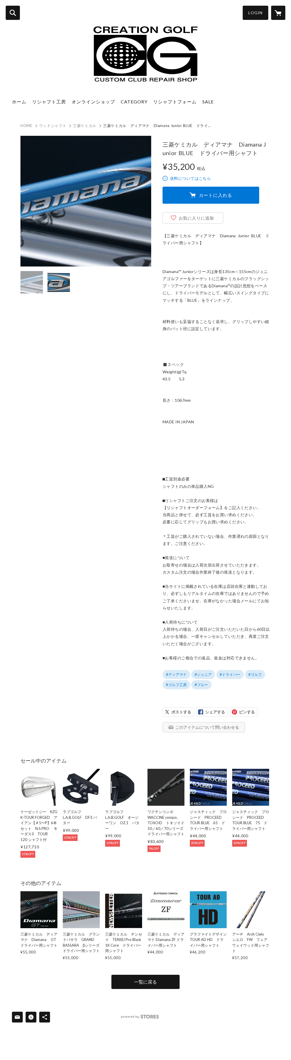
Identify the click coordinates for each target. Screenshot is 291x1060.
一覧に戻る (145, 981)
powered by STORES (139, 1017)
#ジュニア (203, 674)
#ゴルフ (255, 674)
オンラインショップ (93, 101)
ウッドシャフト (52, 125)
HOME (26, 125)
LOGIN (255, 12)
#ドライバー (230, 674)
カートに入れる (215, 195)
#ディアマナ (176, 674)
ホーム (19, 101)
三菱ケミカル (84, 125)
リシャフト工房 (49, 101)
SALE (208, 101)
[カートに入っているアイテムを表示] (278, 13)
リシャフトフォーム (175, 101)
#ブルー (201, 684)
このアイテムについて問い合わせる (207, 727)
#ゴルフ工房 (176, 684)
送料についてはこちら (190, 178)
